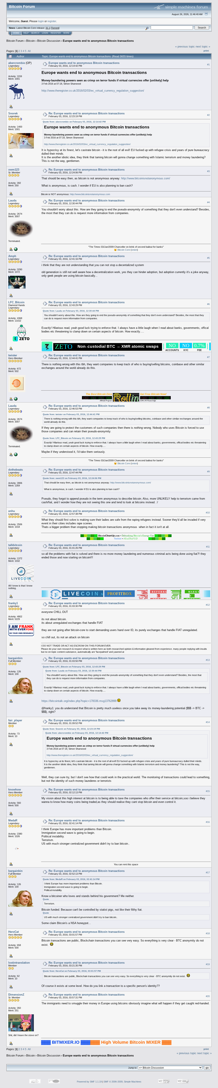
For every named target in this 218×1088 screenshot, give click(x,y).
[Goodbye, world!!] (15, 249)
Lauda (12, 200)
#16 (208, 822)
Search (35, 33)
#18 (208, 933)
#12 (208, 605)
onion (134, 250)
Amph (12, 256)
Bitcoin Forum (15, 40)
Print (206, 50)
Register (56, 33)
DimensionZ (16, 994)
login (41, 21)
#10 (208, 512)
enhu (11, 511)
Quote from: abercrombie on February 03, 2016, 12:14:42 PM (74, 122)
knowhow (14, 789)
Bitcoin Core (124, 250)
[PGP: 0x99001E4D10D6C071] (15, 398)
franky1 (13, 603)
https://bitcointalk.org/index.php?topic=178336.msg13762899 (79, 701)
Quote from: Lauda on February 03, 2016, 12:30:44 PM (71, 311)
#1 (208, 64)
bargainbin (15, 658)
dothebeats (15, 469)
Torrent (55, 28)
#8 (208, 407)
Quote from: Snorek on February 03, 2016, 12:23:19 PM (71, 729)
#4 (208, 202)
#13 (208, 660)
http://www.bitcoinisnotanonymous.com (90, 194)
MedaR (12, 820)
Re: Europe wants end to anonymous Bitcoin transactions (87, 113)
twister (12, 355)
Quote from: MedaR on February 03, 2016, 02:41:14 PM (71, 879)
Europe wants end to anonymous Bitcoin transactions (98, 40)
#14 (208, 722)
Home (16, 33)
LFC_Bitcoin (16, 302)
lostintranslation (19, 962)
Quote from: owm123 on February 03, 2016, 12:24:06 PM (72, 478)
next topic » (203, 46)
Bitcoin (30, 40)
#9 (208, 471)
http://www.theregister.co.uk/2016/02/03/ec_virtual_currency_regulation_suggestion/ (93, 90)
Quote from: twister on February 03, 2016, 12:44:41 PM (71, 414)
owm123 (13, 169)
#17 (208, 872)
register (51, 21)
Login (45, 33)
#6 (208, 304)
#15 (208, 791)
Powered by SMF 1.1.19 (89, 1081)
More (66, 33)
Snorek (13, 113)
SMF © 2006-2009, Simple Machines (122, 1081)
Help (26, 33)
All (29, 51)
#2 (208, 115)
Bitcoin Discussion (48, 40)
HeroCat (13, 931)
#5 (208, 258)
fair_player (15, 720)
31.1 (48, 28)
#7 (208, 357)
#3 (208, 171)
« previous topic (185, 46)
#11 (208, 546)
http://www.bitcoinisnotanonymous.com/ (145, 178)
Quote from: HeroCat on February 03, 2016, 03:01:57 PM (72, 971)
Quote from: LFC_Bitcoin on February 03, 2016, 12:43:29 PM (74, 438)
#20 (208, 996)
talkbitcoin (15, 545)
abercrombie (16, 63)
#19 (208, 964)
